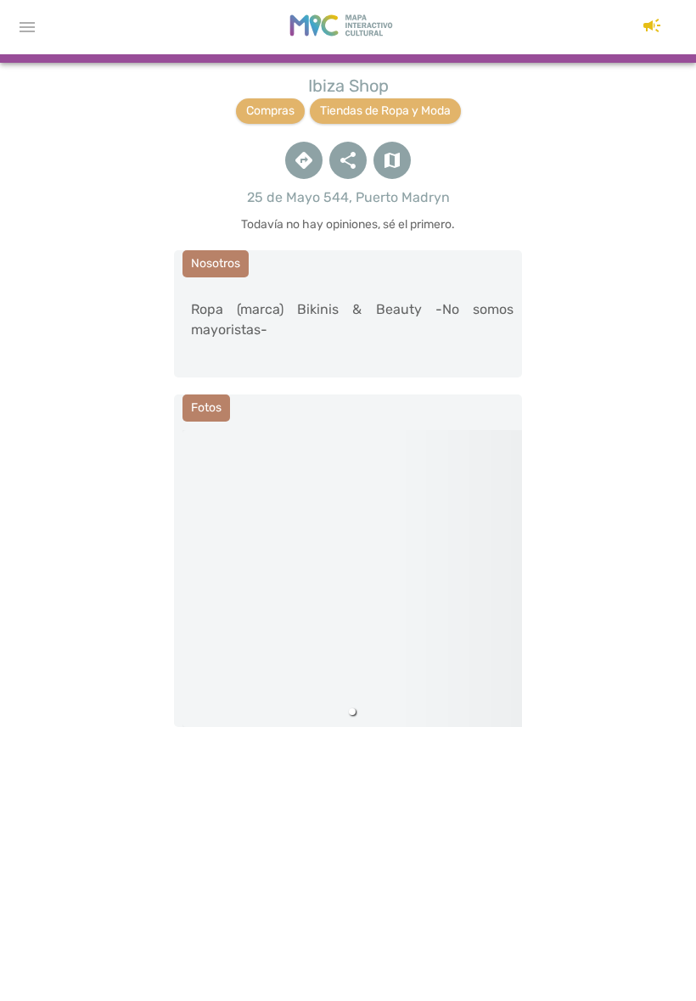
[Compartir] (348, 160)
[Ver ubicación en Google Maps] (304, 160)
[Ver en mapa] (392, 160)
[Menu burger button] (27, 27)
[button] (652, 27)
